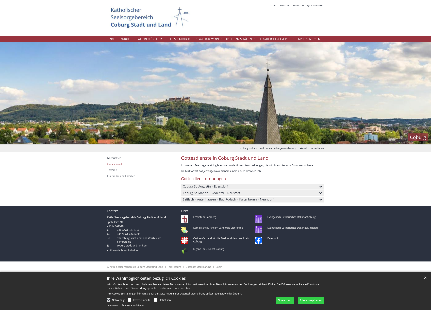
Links (184, 211)
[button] (318, 39)
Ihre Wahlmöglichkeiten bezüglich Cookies (146, 278)
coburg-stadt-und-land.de (131, 245)
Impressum (112, 305)
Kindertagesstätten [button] (238, 39)
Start (110, 39)
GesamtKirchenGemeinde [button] (274, 39)
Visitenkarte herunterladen (122, 250)
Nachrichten (114, 158)
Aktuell (303, 148)
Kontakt (112, 211)
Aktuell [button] (126, 39)
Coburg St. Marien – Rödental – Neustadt (211, 193)
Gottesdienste (317, 148)
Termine (112, 170)
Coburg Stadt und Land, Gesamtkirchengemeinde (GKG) (268, 148)
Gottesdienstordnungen (203, 178)
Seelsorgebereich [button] (180, 39)
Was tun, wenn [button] (209, 39)
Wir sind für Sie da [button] (150, 39)
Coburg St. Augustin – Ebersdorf (205, 186)
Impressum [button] (304, 39)
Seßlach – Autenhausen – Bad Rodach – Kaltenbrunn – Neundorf (228, 199)
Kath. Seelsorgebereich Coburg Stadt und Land (136, 217)
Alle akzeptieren (311, 300)
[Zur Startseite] (150, 18)
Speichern (285, 300)
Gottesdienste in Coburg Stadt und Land (225, 158)
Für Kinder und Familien (121, 176)
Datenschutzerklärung (133, 305)
